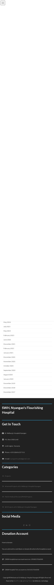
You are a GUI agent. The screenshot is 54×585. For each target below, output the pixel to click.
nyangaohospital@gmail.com (20, 459)
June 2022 (7, 340)
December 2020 (9, 357)
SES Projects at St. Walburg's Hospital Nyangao (21, 507)
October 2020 (8, 366)
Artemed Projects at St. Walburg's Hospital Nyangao (23, 486)
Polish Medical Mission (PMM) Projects (18, 497)
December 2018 (9, 388)
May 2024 (7, 322)
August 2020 (8, 375)
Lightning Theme (27, 581)
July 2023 (7, 327)
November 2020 (9, 362)
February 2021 (9, 348)
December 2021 (9, 344)
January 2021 (8, 353)
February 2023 (9, 335)
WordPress (17, 581)
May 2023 (7, 331)
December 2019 (9, 383)
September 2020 (9, 370)
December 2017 (9, 392)
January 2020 (8, 379)
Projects (8, 476)
